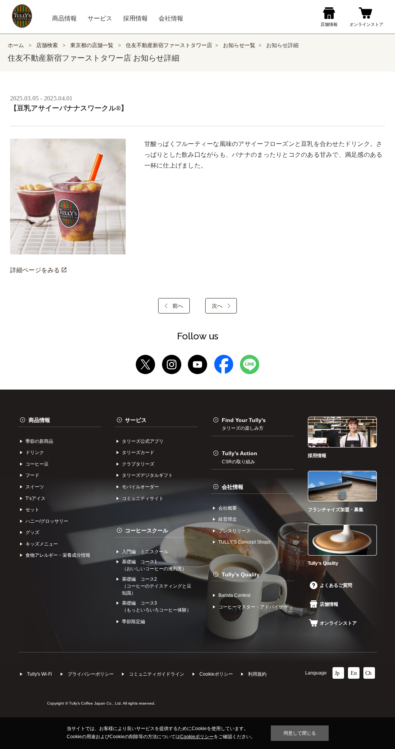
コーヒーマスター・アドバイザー (253, 607)
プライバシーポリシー (91, 674)
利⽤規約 (257, 674)
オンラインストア (338, 623)
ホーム (16, 45)
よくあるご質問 (336, 585)
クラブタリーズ (138, 464)
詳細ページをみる (36, 270)
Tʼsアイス (35, 498)
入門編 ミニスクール (145, 551)
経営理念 (227, 519)
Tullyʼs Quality (241, 574)
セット (32, 509)
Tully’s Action (239, 457)
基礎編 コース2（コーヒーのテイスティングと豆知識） (156, 586)
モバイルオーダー (140, 487)
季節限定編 (133, 621)
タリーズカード (138, 452)
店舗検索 (47, 45)
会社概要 (227, 508)
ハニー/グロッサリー (46, 521)
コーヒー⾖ (37, 464)
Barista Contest (234, 595)
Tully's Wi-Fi (39, 674)
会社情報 (232, 487)
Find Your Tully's (244, 424)
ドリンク (34, 452)
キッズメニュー (41, 544)
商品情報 (39, 420)
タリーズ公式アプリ (143, 441)
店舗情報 (329, 604)
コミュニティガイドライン (156, 674)
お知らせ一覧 (239, 45)
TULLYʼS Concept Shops (244, 542)
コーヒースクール (146, 530)
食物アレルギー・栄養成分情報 (57, 555)
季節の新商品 (39, 441)
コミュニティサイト (143, 498)
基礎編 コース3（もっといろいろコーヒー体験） (156, 606)
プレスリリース (234, 531)
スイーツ (34, 487)
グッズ (32, 532)
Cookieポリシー (216, 674)
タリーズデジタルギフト (147, 475)
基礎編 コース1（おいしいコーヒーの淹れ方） (154, 565)
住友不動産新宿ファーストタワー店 (169, 45)
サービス (136, 420)
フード (32, 475)
